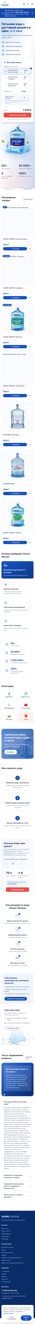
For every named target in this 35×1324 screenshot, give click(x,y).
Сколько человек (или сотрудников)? (16, 859)
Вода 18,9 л (5, 1228)
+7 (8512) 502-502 (9, 1290)
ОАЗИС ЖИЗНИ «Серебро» (13, 288)
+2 (30, 248)
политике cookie (8, 1313)
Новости (4, 1276)
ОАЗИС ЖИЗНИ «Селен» (12, 533)
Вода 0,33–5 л (6, 1231)
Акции (3, 1250)
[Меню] (32, 4)
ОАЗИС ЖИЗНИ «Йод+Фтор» (14, 386)
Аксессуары (5, 1236)
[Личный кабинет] (28, 4)
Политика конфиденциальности (11, 1257)
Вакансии (4, 1279)
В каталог (10, 752)
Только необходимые (11, 1318)
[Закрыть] (32, 13)
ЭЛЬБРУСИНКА (8, 484)
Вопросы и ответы (7, 1252)
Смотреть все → (28, 200)
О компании (5, 1271)
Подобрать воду (17, 890)
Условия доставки (13, 1028)
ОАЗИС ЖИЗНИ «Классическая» (15, 239)
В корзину (16, 248)
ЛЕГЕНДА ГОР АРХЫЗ (11, 435)
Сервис (3, 1274)
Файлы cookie (5, 1260)
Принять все (26, 1318)
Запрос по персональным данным (12, 1263)
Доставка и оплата (7, 1247)
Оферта (3, 1255)
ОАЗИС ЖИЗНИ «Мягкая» (12, 337)
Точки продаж (6, 1281)
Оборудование (6, 1233)
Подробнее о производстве (16, 998)
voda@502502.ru (6, 1298)
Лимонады (4, 1239)
